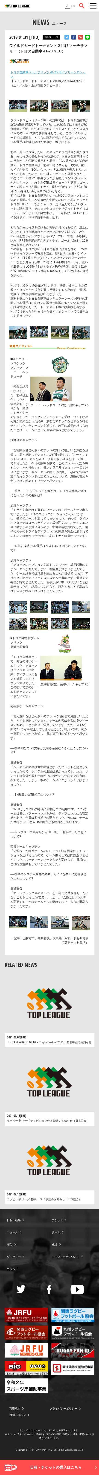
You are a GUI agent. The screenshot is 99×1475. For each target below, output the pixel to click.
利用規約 (14, 1408)
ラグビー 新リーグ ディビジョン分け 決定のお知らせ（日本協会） (48, 1120)
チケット (57, 1220)
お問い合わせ (17, 1415)
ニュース (12, 1232)
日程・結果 (14, 1220)
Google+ (80, 37)
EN (73, 6)
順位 (9, 1244)
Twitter (66, 37)
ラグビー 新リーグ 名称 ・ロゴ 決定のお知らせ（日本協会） (44, 1199)
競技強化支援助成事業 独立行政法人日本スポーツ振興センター (73, 1368)
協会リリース (51, 37)
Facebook (73, 37)
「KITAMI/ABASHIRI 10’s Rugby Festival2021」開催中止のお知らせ (49, 1042)
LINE (87, 37)
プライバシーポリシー (63, 1408)
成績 (54, 1244)
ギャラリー (14, 1256)
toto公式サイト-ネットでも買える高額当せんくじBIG (26, 1368)
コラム (11, 1269)
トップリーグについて (65, 1256)
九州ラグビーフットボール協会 (73, 1333)
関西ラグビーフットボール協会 (26, 1333)
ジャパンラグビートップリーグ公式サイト (17, 6)
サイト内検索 (81, 5)
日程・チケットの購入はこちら (56, 1467)
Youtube (77, 1289)
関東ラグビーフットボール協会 (73, 1315)
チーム (56, 1232)
